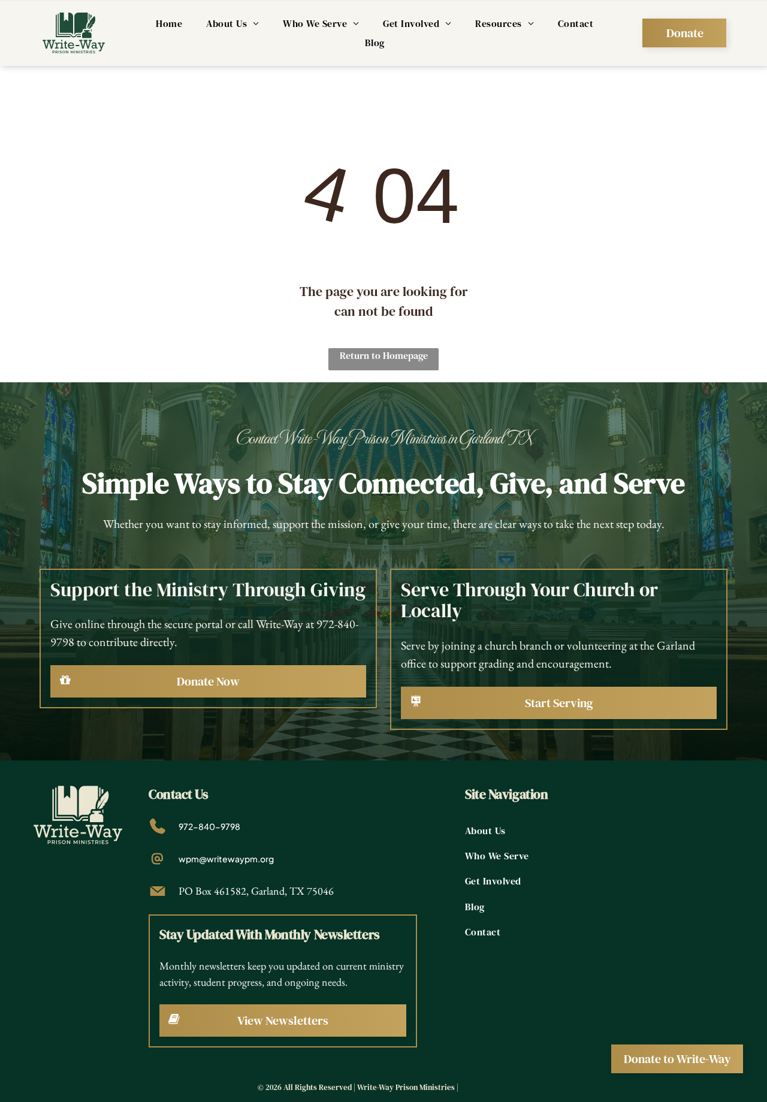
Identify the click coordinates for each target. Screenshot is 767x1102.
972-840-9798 (209, 826)
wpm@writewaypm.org (226, 858)
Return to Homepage (384, 355)
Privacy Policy (484, 1087)
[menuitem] (169, 23)
